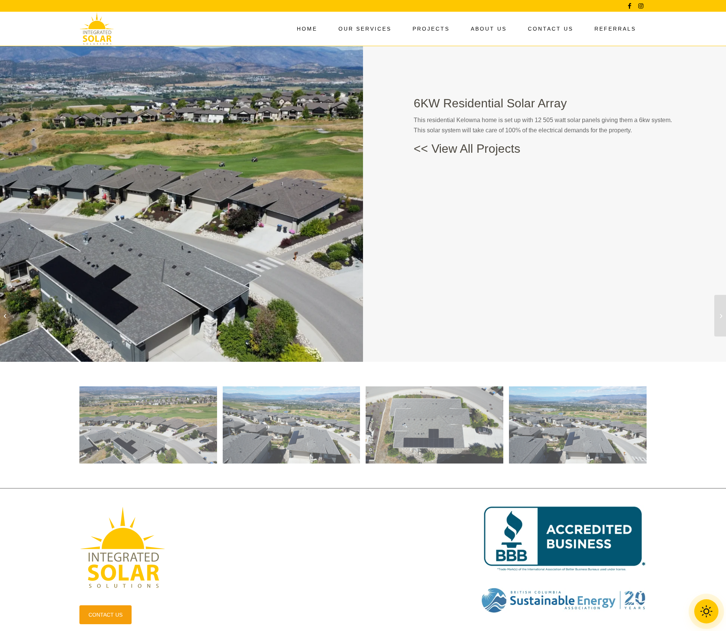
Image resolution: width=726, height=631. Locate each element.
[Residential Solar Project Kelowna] (6, 315)
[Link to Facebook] (629, 5)
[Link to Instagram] (641, 5)
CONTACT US (105, 615)
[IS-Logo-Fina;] (96, 29)
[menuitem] (307, 29)
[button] (706, 611)
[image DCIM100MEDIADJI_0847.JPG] (294, 428)
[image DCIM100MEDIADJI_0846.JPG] (580, 428)
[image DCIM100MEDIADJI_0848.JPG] (151, 428)
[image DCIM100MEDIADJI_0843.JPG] (437, 428)
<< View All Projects (467, 148)
